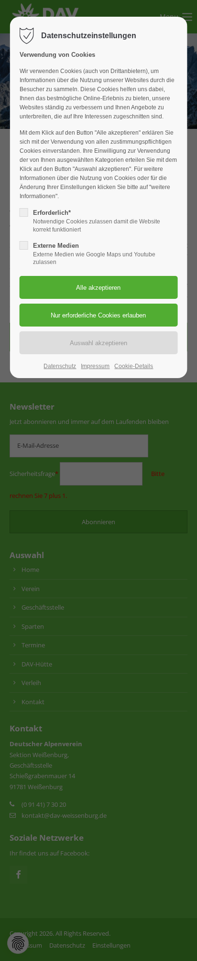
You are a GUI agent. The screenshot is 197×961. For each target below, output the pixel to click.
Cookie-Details (133, 366)
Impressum (95, 366)
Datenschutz (60, 366)
